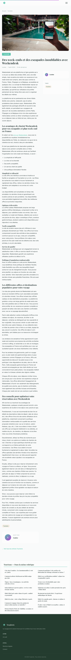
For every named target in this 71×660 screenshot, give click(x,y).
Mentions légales (7, 646)
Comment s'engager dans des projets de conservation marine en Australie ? (17, 604)
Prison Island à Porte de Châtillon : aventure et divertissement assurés (19, 609)
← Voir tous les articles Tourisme (12, 549)
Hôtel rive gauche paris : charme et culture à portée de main (51, 600)
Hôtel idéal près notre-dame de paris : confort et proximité (19, 594)
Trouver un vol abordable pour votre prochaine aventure (49, 583)
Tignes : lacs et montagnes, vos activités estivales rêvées (17, 583)
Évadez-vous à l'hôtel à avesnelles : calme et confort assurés (51, 605)
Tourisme (10, 11)
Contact (5, 649)
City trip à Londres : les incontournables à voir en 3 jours (19, 571)
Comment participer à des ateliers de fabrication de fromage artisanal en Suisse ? (51, 571)
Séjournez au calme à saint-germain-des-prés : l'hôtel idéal (52, 588)
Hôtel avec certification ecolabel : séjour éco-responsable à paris (51, 577)
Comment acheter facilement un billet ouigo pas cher (18, 577)
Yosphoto (10, 625)
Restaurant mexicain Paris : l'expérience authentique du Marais (50, 594)
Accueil (4, 11)
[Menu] (66, 3)
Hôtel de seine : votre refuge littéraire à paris (18, 599)
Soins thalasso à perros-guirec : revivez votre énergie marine (18, 588)
